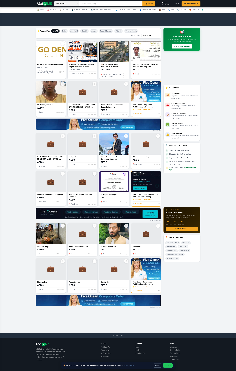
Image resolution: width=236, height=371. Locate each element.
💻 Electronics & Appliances (101, 10)
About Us (173, 347)
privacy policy (129, 365)
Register (176, 3)
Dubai (64, 31)
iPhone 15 (185, 243)
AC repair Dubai (172, 258)
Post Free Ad (191, 3)
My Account (166, 3)
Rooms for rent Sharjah (175, 255)
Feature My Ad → (181, 229)
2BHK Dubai (171, 247)
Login (137, 347)
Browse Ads (105, 356)
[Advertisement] (103, 19)
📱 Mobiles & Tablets (80, 10)
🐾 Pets (171, 10)
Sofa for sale (184, 251)
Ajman (93, 31)
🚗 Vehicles (51, 10)
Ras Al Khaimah (105, 31)
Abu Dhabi (74, 31)
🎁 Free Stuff (194, 10)
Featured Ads (105, 350)
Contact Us (174, 356)
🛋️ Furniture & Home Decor (126, 10)
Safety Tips (174, 359)
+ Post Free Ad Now (182, 46)
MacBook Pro (171, 251)
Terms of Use (175, 353)
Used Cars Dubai (173, 243)
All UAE (55, 31)
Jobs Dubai (183, 247)
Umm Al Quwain (131, 31)
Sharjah (84, 31)
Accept (168, 365)
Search (150, 4)
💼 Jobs (162, 10)
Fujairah (118, 31)
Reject (157, 365)
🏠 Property (63, 10)
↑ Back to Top (118, 335)
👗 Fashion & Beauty (147, 10)
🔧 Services (181, 10)
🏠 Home (40, 10)
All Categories (106, 353)
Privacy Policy (175, 350)
